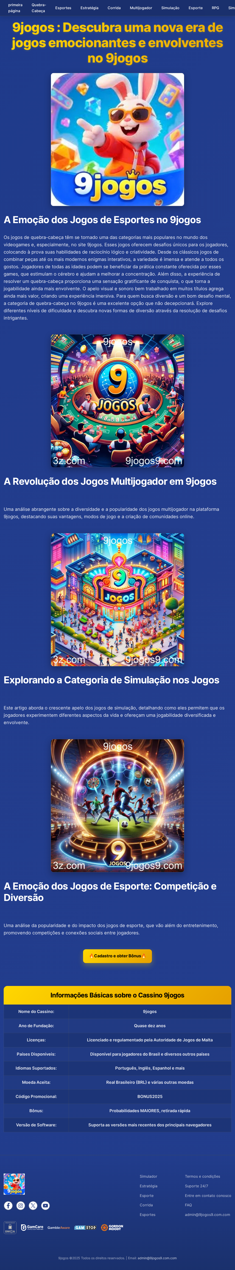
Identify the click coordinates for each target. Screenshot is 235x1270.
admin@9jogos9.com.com (157, 1258)
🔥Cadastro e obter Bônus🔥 (117, 955)
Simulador (148, 1176)
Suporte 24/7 (196, 1186)
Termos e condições (202, 1176)
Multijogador (141, 7)
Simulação (170, 7)
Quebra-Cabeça (39, 8)
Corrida (114, 7)
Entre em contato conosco (208, 1195)
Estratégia (89, 7)
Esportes (63, 7)
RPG (215, 7)
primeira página (15, 8)
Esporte (196, 7)
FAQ (188, 1205)
